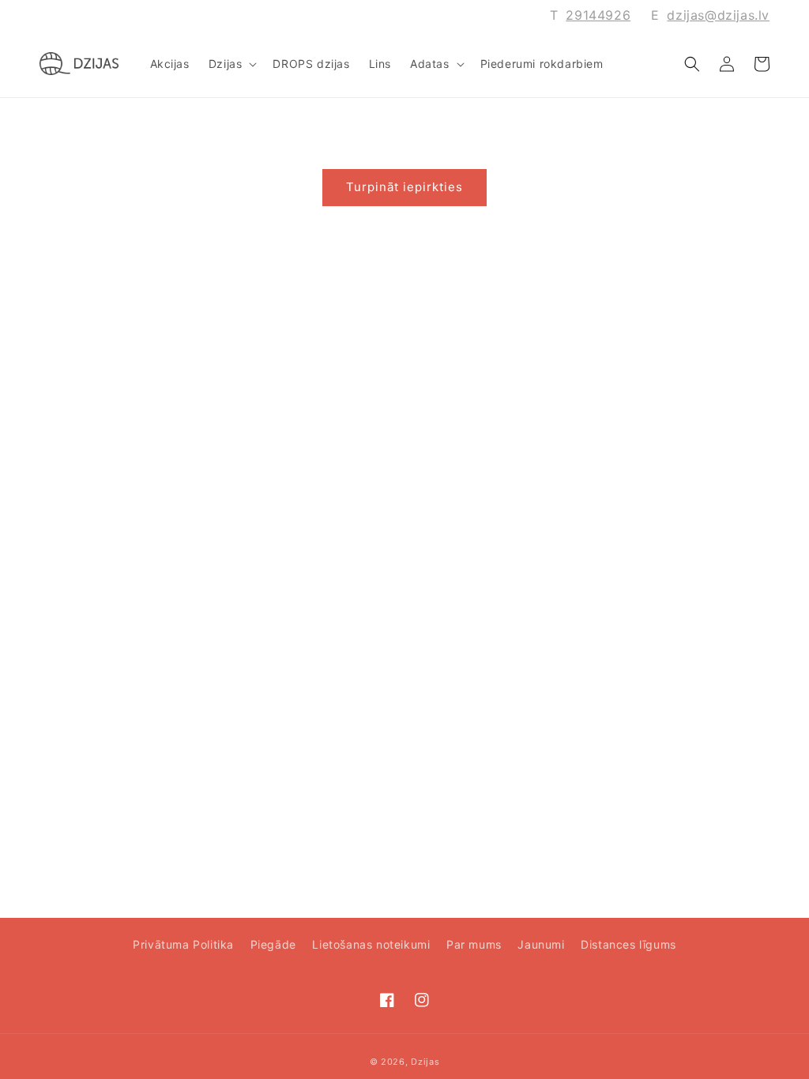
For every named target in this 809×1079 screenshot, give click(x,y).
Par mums (474, 944)
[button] (231, 64)
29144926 (598, 15)
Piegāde (273, 944)
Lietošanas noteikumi (371, 944)
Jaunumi (540, 944)
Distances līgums (628, 944)
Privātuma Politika (183, 944)
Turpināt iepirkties (404, 186)
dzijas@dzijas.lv (718, 15)
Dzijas (425, 1061)
